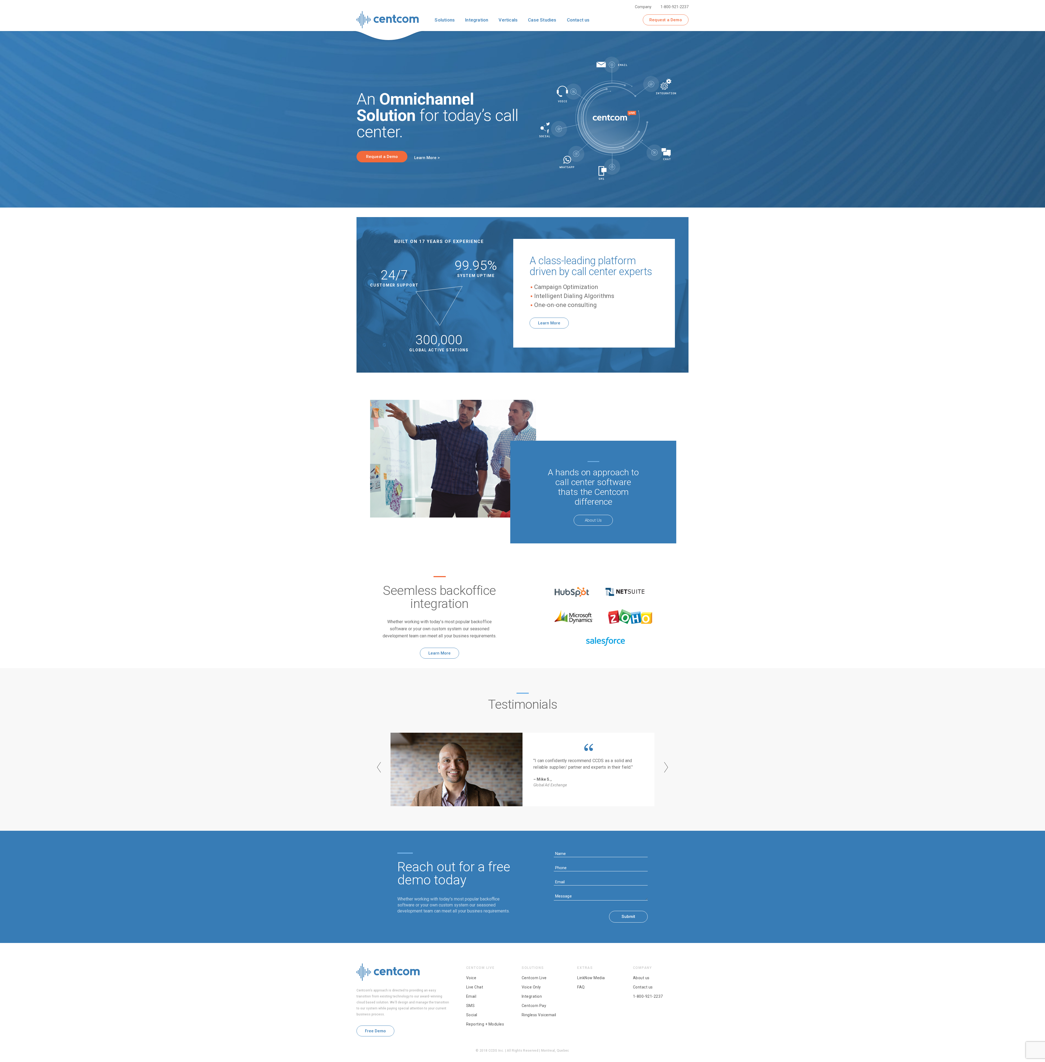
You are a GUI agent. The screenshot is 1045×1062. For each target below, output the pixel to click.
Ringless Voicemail (539, 1015)
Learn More (549, 323)
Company (643, 7)
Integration (532, 996)
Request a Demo (665, 19)
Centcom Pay (534, 1005)
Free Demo (375, 1030)
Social (471, 1015)
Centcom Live (534, 978)
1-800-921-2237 (674, 7)
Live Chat (474, 987)
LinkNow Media (591, 978)
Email (471, 996)
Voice (471, 978)
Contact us (643, 987)
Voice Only (531, 987)
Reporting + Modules (485, 1024)
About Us (593, 520)
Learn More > (427, 157)
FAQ (581, 987)
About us (641, 978)
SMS (470, 1005)
